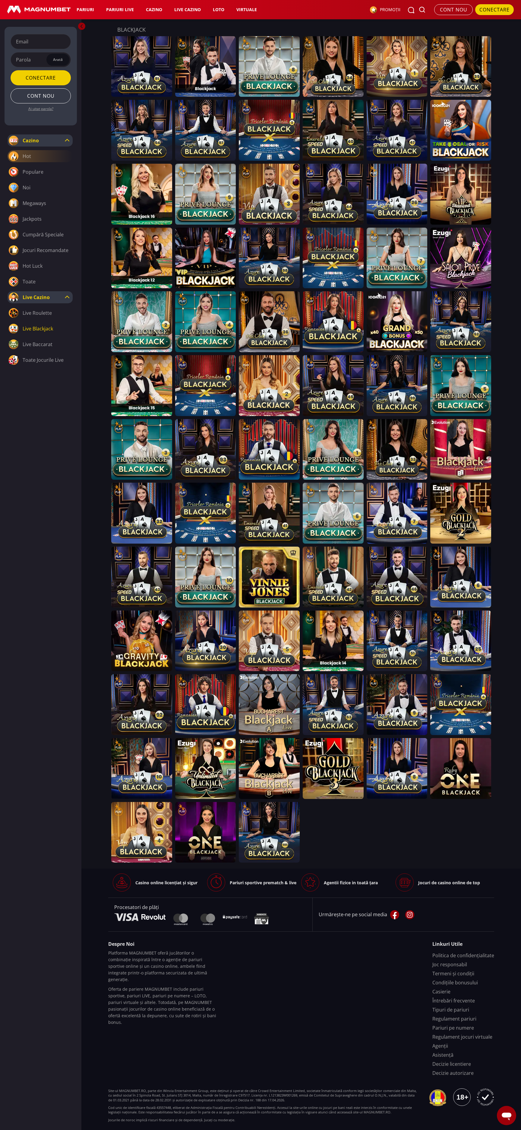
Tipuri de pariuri (450, 1009)
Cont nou (453, 9)
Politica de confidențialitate (463, 955)
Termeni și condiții (453, 973)
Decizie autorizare (453, 1073)
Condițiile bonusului (455, 982)
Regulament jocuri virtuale (462, 1037)
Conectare (41, 77)
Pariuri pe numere (453, 1027)
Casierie (441, 991)
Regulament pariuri (454, 1018)
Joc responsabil (449, 964)
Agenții (440, 1046)
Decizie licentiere (451, 1064)
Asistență (442, 1055)
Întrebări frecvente (453, 1000)
